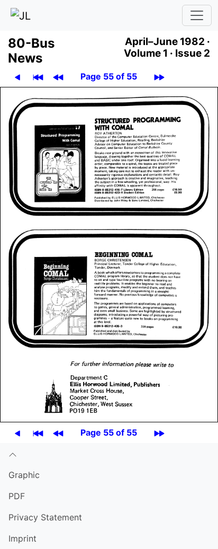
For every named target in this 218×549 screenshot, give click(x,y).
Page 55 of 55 (108, 76)
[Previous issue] (58, 76)
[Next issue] (159, 76)
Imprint (22, 538)
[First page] (38, 76)
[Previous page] (17, 76)
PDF (16, 496)
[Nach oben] (109, 453)
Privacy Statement (45, 517)
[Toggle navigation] (197, 15)
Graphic (24, 475)
